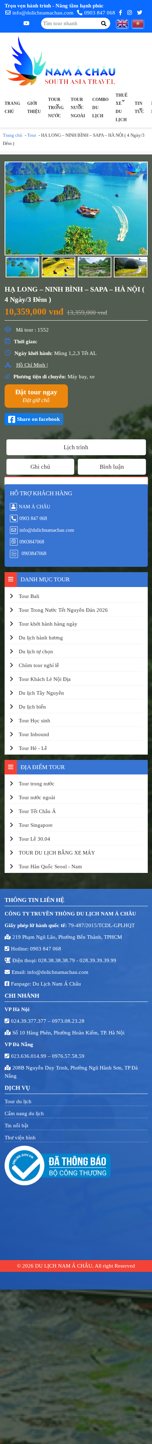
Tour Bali (29, 596)
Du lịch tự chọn (36, 651)
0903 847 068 (99, 13)
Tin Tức (139, 107)
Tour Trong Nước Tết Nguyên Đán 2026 (63, 610)
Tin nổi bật (16, 1125)
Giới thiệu (34, 107)
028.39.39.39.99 (98, 960)
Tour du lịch (18, 1101)
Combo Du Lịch (100, 107)
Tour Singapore (36, 825)
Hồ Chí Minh (31, 365)
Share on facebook (38, 419)
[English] (124, 23)
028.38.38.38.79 (57, 960)
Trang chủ (12, 107)
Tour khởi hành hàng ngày (48, 624)
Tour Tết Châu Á (37, 811)
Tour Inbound (34, 734)
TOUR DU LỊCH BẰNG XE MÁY (57, 853)
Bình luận (112, 466)
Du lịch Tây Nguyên (41, 693)
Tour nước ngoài (78, 107)
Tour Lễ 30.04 (34, 839)
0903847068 (31, 542)
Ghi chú (40, 466)
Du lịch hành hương (41, 638)
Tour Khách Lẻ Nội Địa (45, 679)
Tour (31, 135)
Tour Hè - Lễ (33, 748)
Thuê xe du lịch (122, 107)
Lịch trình (76, 447)
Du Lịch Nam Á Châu (57, 984)
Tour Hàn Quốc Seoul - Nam (50, 866)
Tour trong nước (56, 107)
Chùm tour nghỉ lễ (39, 665)
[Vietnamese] (140, 23)
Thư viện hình (20, 1137)
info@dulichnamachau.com (43, 13)
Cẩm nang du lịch (24, 1113)
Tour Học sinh (34, 720)
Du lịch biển (32, 707)
